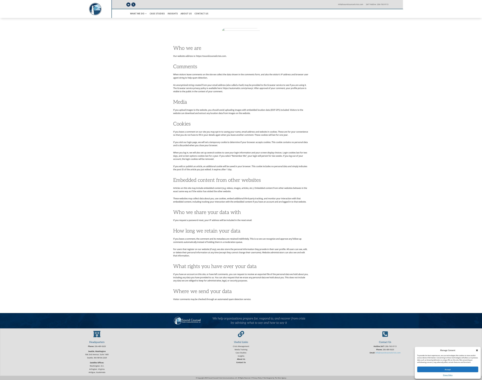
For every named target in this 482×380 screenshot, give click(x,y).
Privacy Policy (448, 375)
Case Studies (157, 14)
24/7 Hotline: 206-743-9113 (377, 5)
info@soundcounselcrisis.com (350, 5)
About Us (186, 14)
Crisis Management (241, 346)
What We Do (137, 14)
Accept (448, 369)
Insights (173, 14)
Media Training (241, 349)
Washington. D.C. (97, 366)
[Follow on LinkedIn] (128, 5)
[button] (477, 350)
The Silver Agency (280, 378)
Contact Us (201, 14)
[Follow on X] (133, 5)
